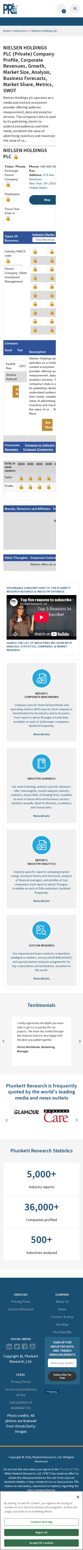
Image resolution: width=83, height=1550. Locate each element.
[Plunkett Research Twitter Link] (17, 1348)
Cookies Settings (41, 1522)
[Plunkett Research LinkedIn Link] (9, 1348)
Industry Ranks (43, 234)
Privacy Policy (21, 1381)
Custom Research (21, 1309)
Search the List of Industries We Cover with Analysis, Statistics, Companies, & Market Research (39, 646)
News (62, 1309)
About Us (62, 1301)
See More (17, 391)
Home (7, 31)
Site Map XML (62, 1332)
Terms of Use (69, 1469)
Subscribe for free (62, 1376)
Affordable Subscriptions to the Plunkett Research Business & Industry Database (39, 589)
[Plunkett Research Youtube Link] (32, 1348)
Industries (20, 31)
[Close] (78, 1497)
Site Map (62, 1324)
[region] (41, 1520)
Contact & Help (62, 1317)
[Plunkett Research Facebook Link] (24, 1348)
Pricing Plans (20, 1301)
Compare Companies (38, 449)
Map (47, 199)
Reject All (41, 1532)
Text (20, 350)
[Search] (75, 8)
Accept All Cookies (41, 1543)
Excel (8, 350)
